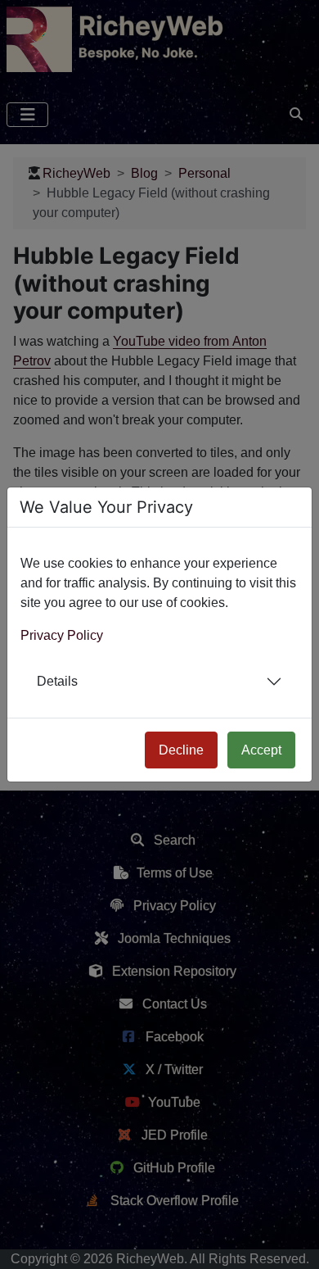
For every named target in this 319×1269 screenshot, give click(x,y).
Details (57, 681)
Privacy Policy (61, 635)
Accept (261, 750)
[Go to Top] (292, 1241)
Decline (181, 750)
